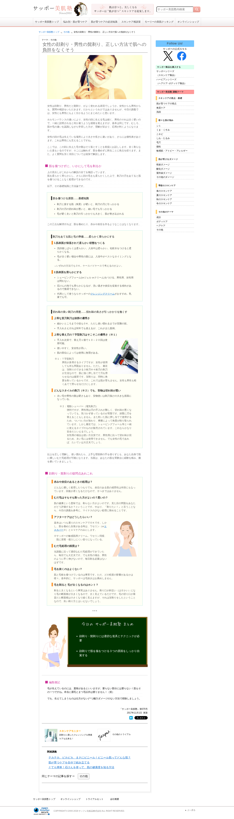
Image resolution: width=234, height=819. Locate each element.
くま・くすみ (163, 130)
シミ (158, 125)
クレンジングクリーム (103, 293)
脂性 (158, 146)
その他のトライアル (121, 734)
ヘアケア (160, 225)
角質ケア (160, 108)
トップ (49, 32)
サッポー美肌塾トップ (47, 22)
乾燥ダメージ (163, 164)
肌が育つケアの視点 (166, 103)
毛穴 (158, 142)
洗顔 (158, 112)
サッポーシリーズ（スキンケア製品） (166, 73)
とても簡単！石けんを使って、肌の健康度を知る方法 (81, 767)
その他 (66, 32)
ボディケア (162, 221)
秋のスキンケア (164, 199)
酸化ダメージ (163, 169)
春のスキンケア (164, 191)
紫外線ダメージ (164, 173)
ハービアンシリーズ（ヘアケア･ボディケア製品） (171, 81)
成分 (158, 217)
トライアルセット (94, 799)
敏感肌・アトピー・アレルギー (172, 150)
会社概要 (114, 799)
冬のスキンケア (164, 203)
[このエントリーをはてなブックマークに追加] (131, 717)
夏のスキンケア (164, 195)
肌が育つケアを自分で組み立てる (69, 762)
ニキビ (159, 134)
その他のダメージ (165, 177)
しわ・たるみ (163, 138)
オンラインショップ (188, 22)
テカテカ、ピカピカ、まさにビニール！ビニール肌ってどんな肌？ (89, 757)
